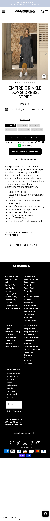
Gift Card (28, 364)
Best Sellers (29, 334)
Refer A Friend (11, 337)
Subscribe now (14, 411)
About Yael (29, 288)
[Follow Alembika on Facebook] (32, 443)
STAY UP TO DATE (12, 369)
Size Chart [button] (25, 119)
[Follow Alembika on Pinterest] (18, 443)
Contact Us (10, 285)
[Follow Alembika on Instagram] (25, 443)
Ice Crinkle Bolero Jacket (30, 221)
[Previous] (5, 53)
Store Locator (30, 305)
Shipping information (25, 245)
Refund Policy (11, 297)
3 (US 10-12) (11, 130)
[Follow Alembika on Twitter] (12, 443)
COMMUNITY (29, 276)
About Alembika (31, 279)
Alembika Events (31, 297)
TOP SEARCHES (30, 326)
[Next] (45, 53)
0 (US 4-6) (10, 125)
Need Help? (10, 517)
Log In (7, 329)
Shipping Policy (12, 294)
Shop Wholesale (12, 346)
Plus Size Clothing (32, 349)
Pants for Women (32, 346)
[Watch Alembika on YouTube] (38, 443)
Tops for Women (31, 337)
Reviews (8, 291)
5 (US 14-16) (37, 130)
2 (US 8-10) (34, 125)
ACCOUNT (9, 326)
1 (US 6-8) (22, 125)
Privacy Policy (11, 305)
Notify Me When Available (25, 151)
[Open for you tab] (45, 514)
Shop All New (29, 329)
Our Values (29, 314)
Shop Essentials (31, 331)
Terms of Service (12, 308)
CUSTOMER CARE (12, 276)
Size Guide (9, 288)
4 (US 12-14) (24, 130)
